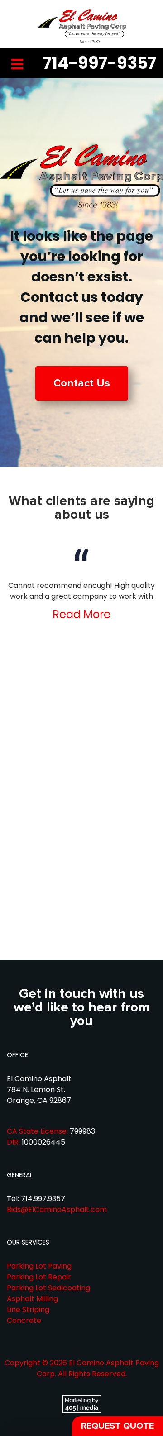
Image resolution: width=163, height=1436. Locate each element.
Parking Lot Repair (39, 1277)
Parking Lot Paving (39, 1266)
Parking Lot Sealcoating (48, 1288)
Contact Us (81, 383)
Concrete (24, 1320)
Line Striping (28, 1309)
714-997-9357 (99, 63)
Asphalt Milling (32, 1298)
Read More (81, 614)
